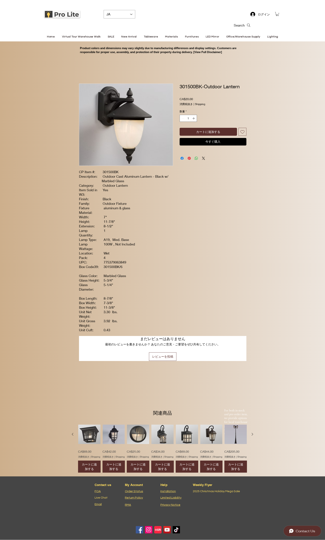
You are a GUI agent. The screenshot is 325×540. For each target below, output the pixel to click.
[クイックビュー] (89, 434)
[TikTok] (176, 529)
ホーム (83, 70)
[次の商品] (252, 434)
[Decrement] (182, 118)
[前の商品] (72, 434)
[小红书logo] (158, 529)
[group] (162, 448)
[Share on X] (203, 158)
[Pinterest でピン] (189, 158)
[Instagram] (148, 529)
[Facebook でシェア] (182, 158)
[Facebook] (139, 529)
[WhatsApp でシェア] (196, 158)
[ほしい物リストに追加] (242, 132)
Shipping (200, 104)
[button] (277, 14)
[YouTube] (167, 529)
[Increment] (194, 118)
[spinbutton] (188, 118)
